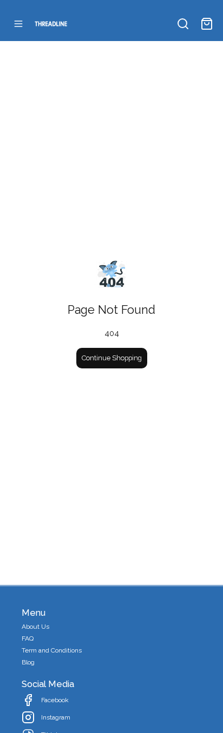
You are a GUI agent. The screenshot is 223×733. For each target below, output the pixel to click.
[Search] (183, 23)
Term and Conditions (52, 650)
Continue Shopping (112, 358)
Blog (28, 662)
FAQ (28, 638)
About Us (35, 626)
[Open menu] (18, 23)
